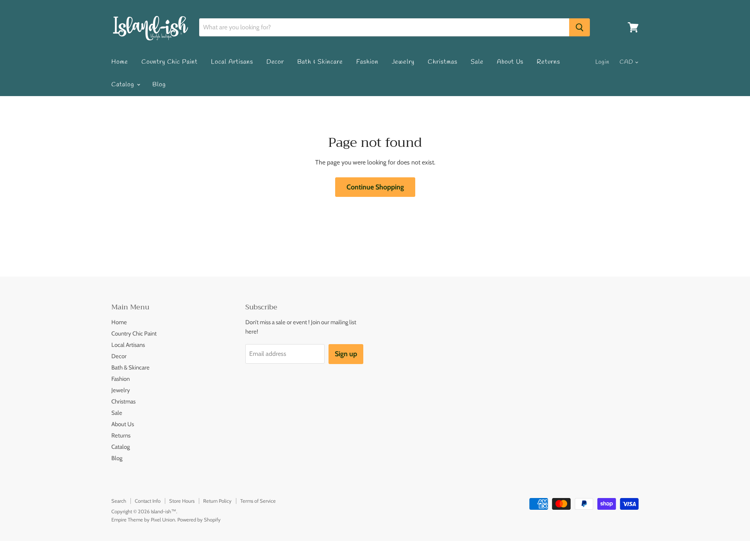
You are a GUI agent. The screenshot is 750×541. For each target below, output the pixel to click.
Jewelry (403, 62)
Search (118, 501)
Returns (548, 62)
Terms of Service (258, 501)
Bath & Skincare (320, 62)
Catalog (123, 84)
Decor (275, 62)
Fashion (367, 62)
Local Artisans (232, 62)
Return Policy (217, 501)
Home (119, 62)
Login (602, 62)
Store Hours (182, 501)
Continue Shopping (375, 187)
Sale (477, 62)
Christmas (442, 62)
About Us (510, 62)
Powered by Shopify (199, 519)
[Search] (579, 27)
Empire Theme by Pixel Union (143, 519)
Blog (159, 84)
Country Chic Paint (169, 62)
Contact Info (148, 501)
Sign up (346, 354)
